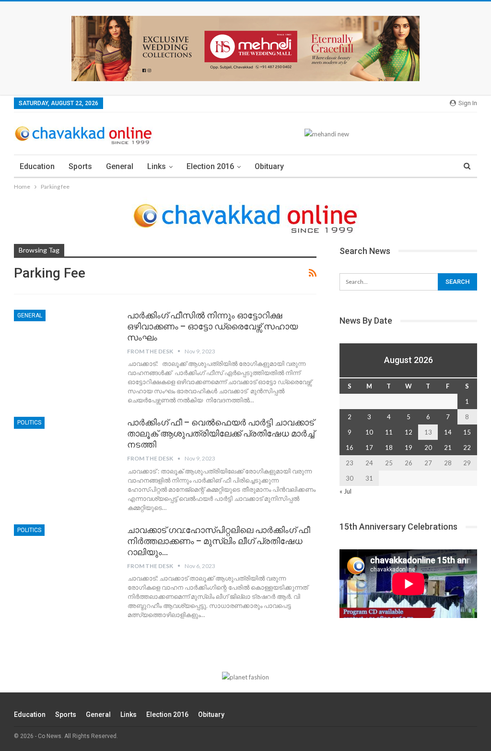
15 (467, 432)
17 (369, 447)
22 (467, 447)
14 (448, 432)
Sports (80, 166)
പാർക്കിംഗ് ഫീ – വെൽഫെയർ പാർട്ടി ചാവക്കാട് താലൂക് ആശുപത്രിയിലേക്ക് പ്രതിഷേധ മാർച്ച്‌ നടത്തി (221, 433)
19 (408, 447)
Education (37, 166)
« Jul (345, 491)
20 (428, 447)
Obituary (269, 166)
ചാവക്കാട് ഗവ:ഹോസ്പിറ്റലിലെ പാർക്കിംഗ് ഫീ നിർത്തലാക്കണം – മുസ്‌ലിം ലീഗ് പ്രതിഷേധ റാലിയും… (218, 541)
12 (408, 432)
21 (448, 447)
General (119, 166)
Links (156, 166)
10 (369, 432)
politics (29, 422)
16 (349, 447)
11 (389, 432)
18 (389, 447)
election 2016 (210, 166)
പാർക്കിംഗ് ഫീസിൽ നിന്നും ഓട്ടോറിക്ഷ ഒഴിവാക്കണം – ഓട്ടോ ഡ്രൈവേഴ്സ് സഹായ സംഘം (212, 326)
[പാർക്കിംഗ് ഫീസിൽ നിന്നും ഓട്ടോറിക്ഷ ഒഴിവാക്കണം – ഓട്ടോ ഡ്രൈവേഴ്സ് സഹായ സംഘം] (64, 342)
